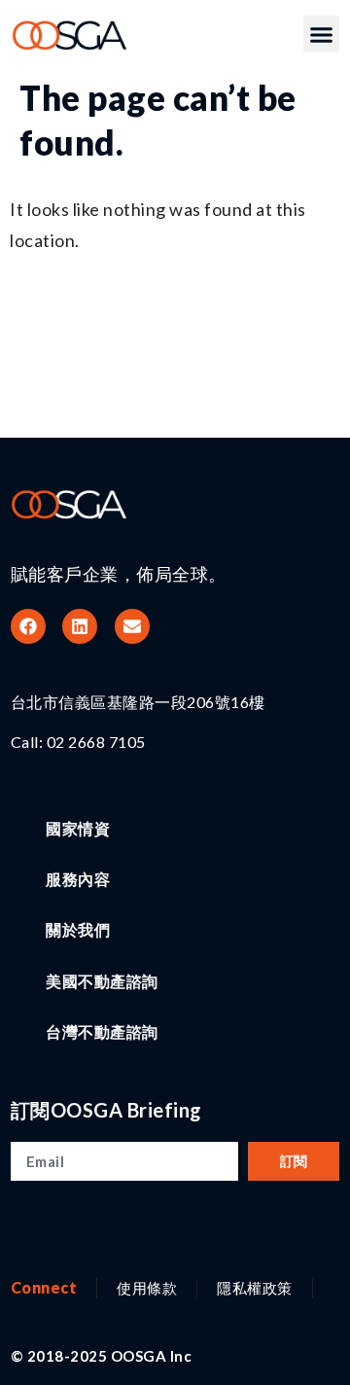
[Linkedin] (79, 626)
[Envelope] (132, 626)
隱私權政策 (255, 1287)
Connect (44, 1287)
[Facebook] (28, 626)
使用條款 (147, 1287)
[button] (321, 34)
